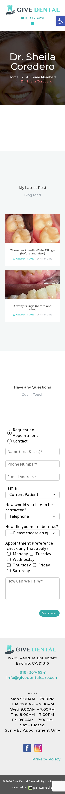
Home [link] (13, 77)
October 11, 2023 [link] (25, 258)
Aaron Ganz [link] (46, 258)
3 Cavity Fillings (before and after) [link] (32, 307)
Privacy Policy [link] (46, 759)
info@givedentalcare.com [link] (32, 677)
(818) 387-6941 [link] (32, 17)
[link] (60, 21)
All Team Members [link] (41, 77)
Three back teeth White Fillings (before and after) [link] (32, 252)
